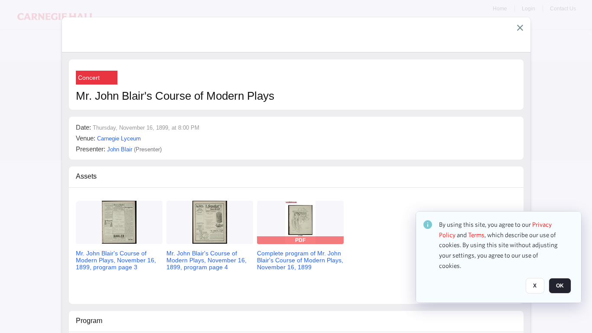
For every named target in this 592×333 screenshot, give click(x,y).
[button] (520, 28)
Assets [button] (86, 176)
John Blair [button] (119, 149)
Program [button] (89, 320)
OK (560, 286)
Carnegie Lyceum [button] (119, 138)
